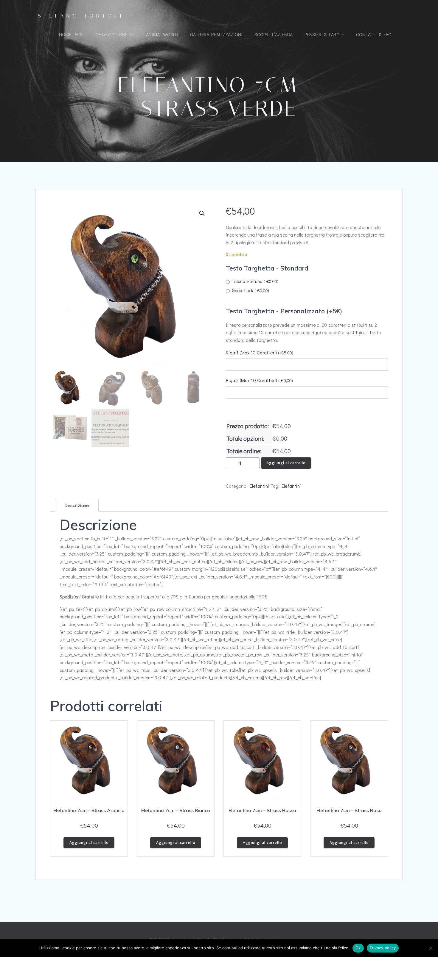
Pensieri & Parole (324, 34)
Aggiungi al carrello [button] (89, 842)
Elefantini (259, 486)
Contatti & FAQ (373, 34)
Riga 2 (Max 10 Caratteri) (259, 380)
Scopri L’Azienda (273, 34)
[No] (431, 948)
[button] (202, 213)
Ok (358, 947)
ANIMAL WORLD (162, 34)
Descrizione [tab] (77, 505)
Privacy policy (383, 947)
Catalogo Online (115, 34)
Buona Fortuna (255, 281)
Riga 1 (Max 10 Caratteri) (259, 352)
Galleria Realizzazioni (216, 34)
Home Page (71, 34)
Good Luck (250, 290)
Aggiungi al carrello (286, 462)
